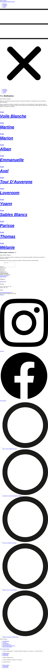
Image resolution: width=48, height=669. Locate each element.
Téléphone (2, 271)
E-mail (1, 270)
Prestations (4, 3)
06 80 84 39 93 (3, 281)
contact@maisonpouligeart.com (6, 292)
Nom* (1, 269)
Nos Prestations (3, 400)
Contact (4, 7)
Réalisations (4, 4)
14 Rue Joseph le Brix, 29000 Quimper (4, 276)
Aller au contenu (3, 0)
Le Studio (4, 6)
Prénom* (2, 268)
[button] (24, 48)
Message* (2, 266)
